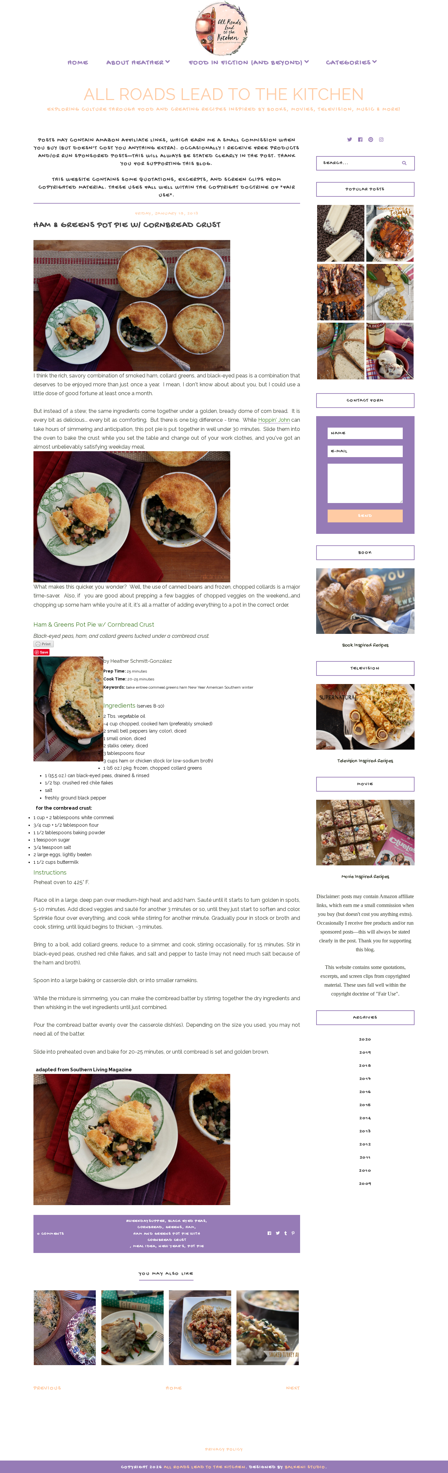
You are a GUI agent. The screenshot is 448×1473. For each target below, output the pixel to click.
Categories (348, 63)
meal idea (144, 1246)
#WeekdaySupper (145, 1221)
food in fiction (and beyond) (246, 63)
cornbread (149, 1227)
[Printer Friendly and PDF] (166, 644)
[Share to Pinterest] (293, 1234)
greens (174, 1227)
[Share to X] (278, 1234)
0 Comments (50, 1234)
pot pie (196, 1246)
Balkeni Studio (305, 1467)
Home (78, 63)
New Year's (171, 1246)
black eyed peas (187, 1221)
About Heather (135, 63)
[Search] (404, 163)
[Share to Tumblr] (285, 1234)
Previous (47, 1388)
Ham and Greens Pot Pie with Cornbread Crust (167, 1237)
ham (190, 1227)
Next (293, 1388)
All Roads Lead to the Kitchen (224, 94)
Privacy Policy (224, 1449)
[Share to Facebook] (269, 1234)
